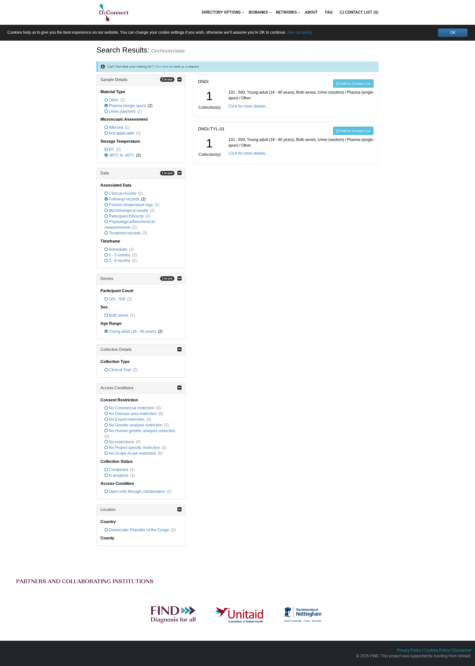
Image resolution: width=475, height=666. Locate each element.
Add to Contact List (355, 83)
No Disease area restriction (133, 414)
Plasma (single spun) (127, 106)
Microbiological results (128, 210)
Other (113, 100)
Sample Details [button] (136, 80)
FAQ (328, 12)
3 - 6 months (119, 260)
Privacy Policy (409, 650)
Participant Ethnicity (126, 216)
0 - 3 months (119, 255)
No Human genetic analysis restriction (141, 431)
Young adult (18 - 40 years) (132, 331)
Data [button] (136, 173)
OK (453, 32)
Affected (116, 127)
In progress (118, 475)
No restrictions (121, 442)
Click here (161, 66)
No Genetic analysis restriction (135, 425)
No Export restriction (126, 419)
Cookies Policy (437, 650)
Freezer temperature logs (131, 205)
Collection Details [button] (116, 349)
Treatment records (125, 233)
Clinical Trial (120, 370)
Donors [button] (136, 279)
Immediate (118, 249)
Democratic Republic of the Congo (139, 530)
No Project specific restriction (134, 447)
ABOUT (311, 12)
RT (111, 149)
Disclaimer (462, 650)
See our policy (299, 32)
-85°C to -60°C (121, 155)
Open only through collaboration (137, 491)
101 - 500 (117, 299)
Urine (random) (122, 111)
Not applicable (121, 133)
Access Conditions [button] (116, 388)
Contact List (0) (362, 12)
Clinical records (122, 193)
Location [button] (108, 509)
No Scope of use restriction (132, 453)
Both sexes (118, 315)
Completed (118, 470)
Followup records (124, 199)
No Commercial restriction (131, 408)
